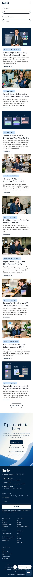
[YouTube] (23, 474)
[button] (30, 3)
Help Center (5, 551)
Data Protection (8, 569)
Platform (4, 520)
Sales (18, 520)
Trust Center (5, 558)
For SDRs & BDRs (6, 533)
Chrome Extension (6, 524)
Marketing (19, 524)
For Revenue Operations (8, 537)
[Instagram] (20, 474)
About (18, 533)
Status (8, 565)
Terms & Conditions (10, 567)
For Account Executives (8, 535)
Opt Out (17, 571)
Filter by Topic (6, 8)
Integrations (5, 526)
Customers (19, 535)
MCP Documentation (7, 554)
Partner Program (6, 556)
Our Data (19, 538)
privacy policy (24, 510)
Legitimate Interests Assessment (21, 569)
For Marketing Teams (7, 538)
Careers (19, 537)
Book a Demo (20, 542)
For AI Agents (5, 540)
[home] (5, 3)
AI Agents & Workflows (22, 526)
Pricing (18, 540)
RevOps (19, 522)
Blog (3, 549)
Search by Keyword (7, 17)
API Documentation (7, 553)
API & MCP (4, 522)
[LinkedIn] (17, 474)
